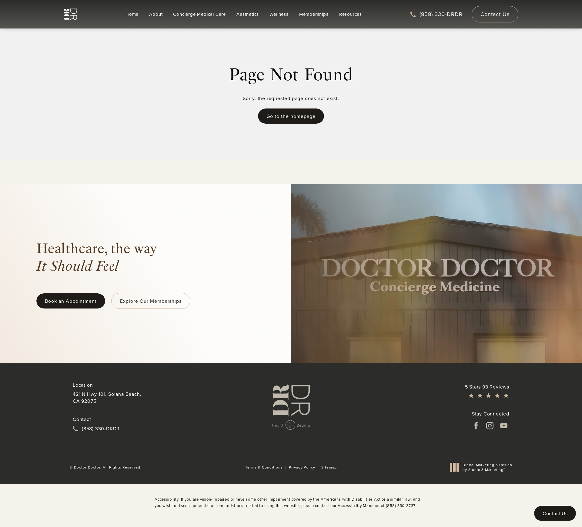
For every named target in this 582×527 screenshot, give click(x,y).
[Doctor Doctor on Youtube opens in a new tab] (503, 425)
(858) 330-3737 (400, 505)
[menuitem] (132, 14)
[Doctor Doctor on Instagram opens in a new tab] (489, 425)
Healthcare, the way (96, 257)
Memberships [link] (314, 14)
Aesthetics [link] (247, 14)
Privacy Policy (302, 467)
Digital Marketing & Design (487, 467)
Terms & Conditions (264, 467)
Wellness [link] (278, 14)
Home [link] (132, 14)
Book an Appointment (71, 301)
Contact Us (495, 14)
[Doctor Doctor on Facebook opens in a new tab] (475, 425)
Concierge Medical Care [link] (199, 14)
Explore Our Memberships (151, 301)
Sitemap (329, 467)
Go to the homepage (290, 116)
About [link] (155, 14)
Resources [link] (350, 14)
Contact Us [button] (555, 513)
